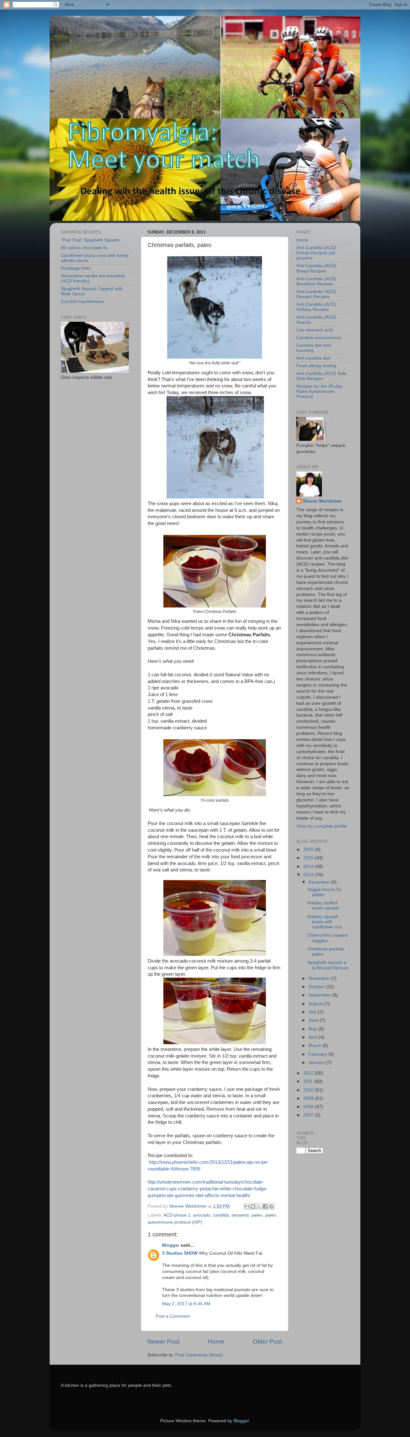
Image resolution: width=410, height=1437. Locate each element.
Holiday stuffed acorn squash (323, 905)
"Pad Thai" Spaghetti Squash (90, 240)
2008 (309, 1106)
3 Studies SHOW (180, 1253)
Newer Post (163, 1341)
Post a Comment (173, 1316)
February (318, 1054)
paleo (257, 1215)
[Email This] (247, 1206)
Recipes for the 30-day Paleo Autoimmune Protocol (319, 391)
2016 (309, 849)
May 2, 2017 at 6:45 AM (186, 1303)
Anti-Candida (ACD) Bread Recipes (316, 268)
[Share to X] (259, 1206)
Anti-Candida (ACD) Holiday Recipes (316, 307)
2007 (309, 1115)
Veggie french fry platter (324, 892)
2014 (309, 866)
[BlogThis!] (253, 1206)
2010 (309, 1090)
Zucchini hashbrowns (82, 301)
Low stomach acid (314, 330)
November (319, 978)
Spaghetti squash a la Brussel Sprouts (328, 965)
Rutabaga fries (76, 268)
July (313, 1012)
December (319, 882)
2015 (309, 857)
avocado (201, 1215)
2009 (309, 1098)
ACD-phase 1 (177, 1215)
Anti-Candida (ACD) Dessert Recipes (316, 294)
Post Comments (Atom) (199, 1355)
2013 (309, 874)
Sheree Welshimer (322, 501)
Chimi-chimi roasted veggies (327, 938)
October (317, 986)
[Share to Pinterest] (271, 1206)
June (314, 1020)
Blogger (170, 1245)
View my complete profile (321, 826)
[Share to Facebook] (265, 1206)
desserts (240, 1215)
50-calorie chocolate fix (84, 247)
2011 (308, 1081)
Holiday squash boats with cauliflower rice (324, 921)
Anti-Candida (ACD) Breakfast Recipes (316, 281)
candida (221, 1215)
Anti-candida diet (313, 358)
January (317, 1062)
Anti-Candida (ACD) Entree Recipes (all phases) (316, 252)
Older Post (267, 1341)
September (320, 995)
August (316, 1003)
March (315, 1045)
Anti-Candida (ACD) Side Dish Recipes (321, 376)
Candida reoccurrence (318, 337)
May (313, 1029)
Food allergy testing (316, 365)
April (313, 1037)
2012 (309, 1073)
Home (216, 1341)
